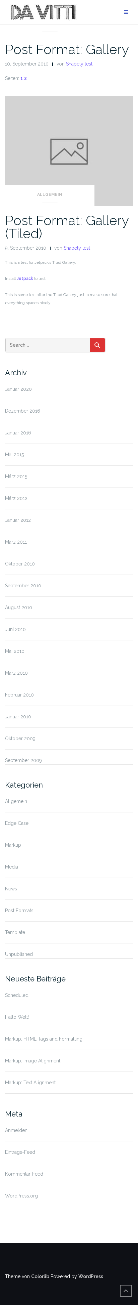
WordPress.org (21, 1195)
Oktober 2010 (20, 563)
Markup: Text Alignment (30, 1082)
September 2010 (23, 585)
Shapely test (79, 64)
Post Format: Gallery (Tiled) (67, 226)
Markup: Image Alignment (32, 1060)
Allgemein (49, 23)
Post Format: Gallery (67, 49)
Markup (13, 845)
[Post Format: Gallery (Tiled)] (69, 150)
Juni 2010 (15, 629)
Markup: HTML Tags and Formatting (43, 1039)
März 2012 (16, 498)
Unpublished (19, 954)
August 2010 (18, 607)
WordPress (90, 1276)
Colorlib (40, 1276)
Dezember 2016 (22, 411)
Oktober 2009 (20, 738)
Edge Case (16, 823)
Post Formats (19, 910)
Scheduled (16, 995)
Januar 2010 (18, 716)
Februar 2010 (19, 695)
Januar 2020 (18, 389)
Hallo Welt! (17, 1017)
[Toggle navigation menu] (126, 12)
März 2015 (16, 476)
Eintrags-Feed (20, 1152)
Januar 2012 (18, 520)
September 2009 (23, 760)
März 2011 (16, 542)
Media (11, 867)
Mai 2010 (14, 651)
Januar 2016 (18, 432)
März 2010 (16, 673)
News (11, 888)
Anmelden (16, 1130)
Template (15, 932)
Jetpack (25, 278)
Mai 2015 (14, 454)
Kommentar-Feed (24, 1174)
